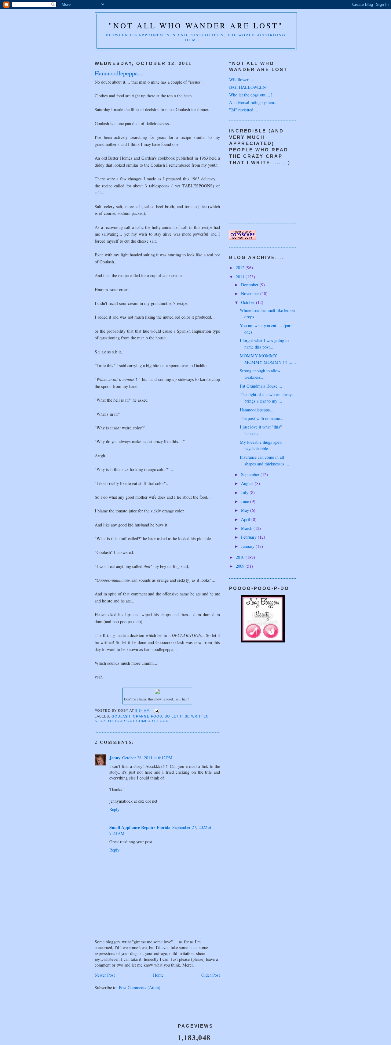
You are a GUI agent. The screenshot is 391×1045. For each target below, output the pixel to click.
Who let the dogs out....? (250, 95)
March (247, 528)
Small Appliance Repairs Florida (139, 827)
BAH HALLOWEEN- (248, 87)
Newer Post (105, 975)
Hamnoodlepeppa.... (257, 410)
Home (158, 975)
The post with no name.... (262, 418)
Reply (114, 809)
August (248, 483)
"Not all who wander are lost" (196, 25)
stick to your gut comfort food (132, 721)
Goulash (120, 716)
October (248, 302)
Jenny (114, 757)
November (250, 293)
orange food (147, 716)
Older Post (210, 975)
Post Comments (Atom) (139, 987)
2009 (241, 566)
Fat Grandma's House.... (261, 386)
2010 (241, 557)
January (248, 546)
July (245, 492)
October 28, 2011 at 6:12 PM (147, 758)
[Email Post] (156, 710)
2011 (241, 277)
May (245, 510)
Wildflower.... (241, 79)
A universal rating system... (253, 102)
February (249, 537)
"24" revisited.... (243, 110)
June (245, 501)
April (246, 519)
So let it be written (187, 716)
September (251, 474)
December (250, 284)
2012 (241, 267)
